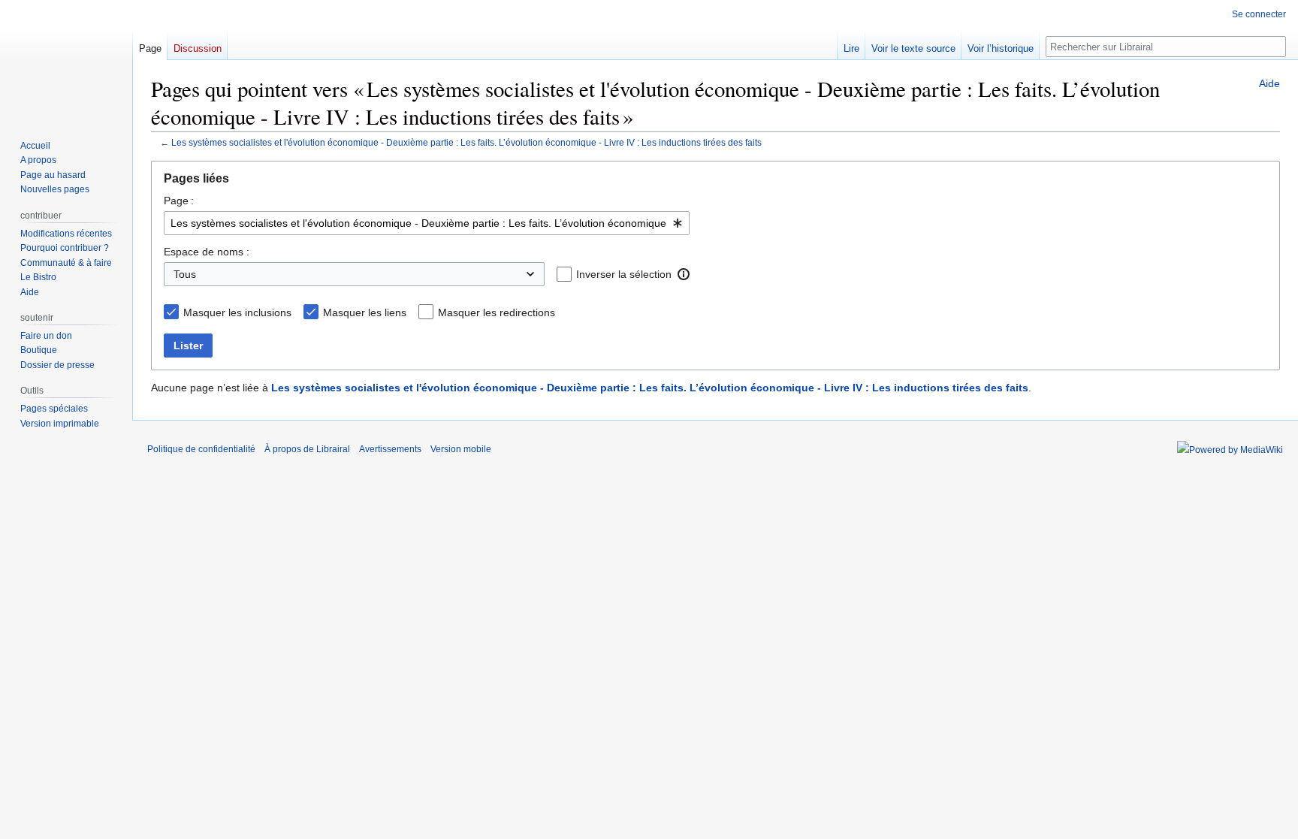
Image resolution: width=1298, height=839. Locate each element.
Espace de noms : (206, 252)
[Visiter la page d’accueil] (66, 60)
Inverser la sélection (624, 274)
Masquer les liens (364, 312)
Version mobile (460, 449)
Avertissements (390, 449)
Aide (1269, 83)
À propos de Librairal (307, 449)
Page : (179, 201)
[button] (684, 274)
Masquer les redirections (496, 312)
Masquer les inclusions (237, 312)
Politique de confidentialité (201, 449)
